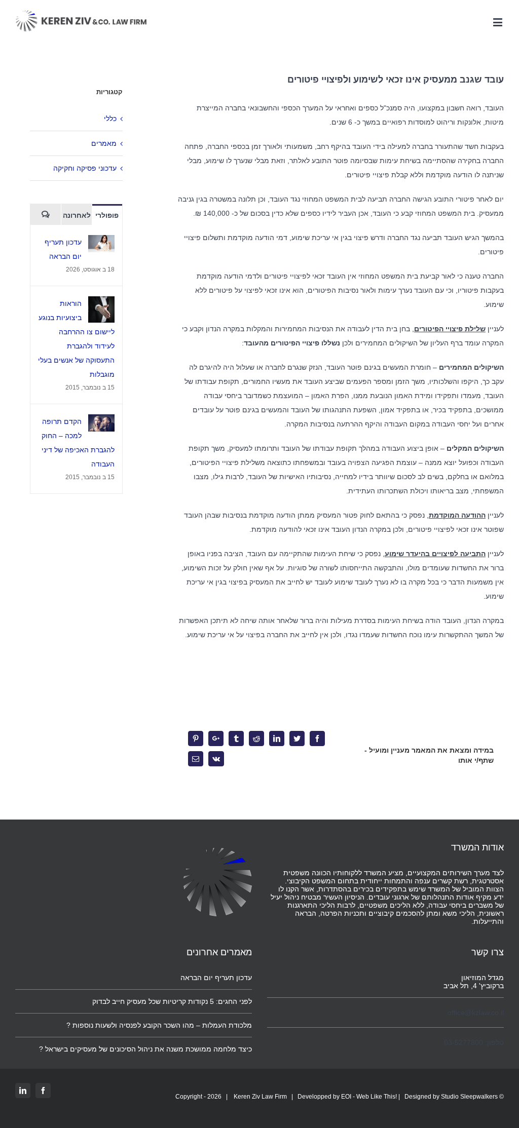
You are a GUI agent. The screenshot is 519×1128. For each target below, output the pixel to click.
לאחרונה (77, 215)
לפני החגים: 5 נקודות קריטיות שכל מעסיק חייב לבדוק (172, 1001)
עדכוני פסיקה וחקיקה (85, 168)
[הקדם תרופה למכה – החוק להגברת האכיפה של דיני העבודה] (101, 421)
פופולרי (107, 215)
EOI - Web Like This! (369, 1096)
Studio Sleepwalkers (469, 1096)
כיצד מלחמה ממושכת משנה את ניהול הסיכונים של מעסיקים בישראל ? (145, 1049)
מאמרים (104, 143)
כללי (110, 118)
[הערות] (45, 214)
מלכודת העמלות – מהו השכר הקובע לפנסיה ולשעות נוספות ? (159, 1025)
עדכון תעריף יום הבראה (216, 978)
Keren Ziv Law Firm (260, 1096)
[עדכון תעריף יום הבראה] (101, 242)
